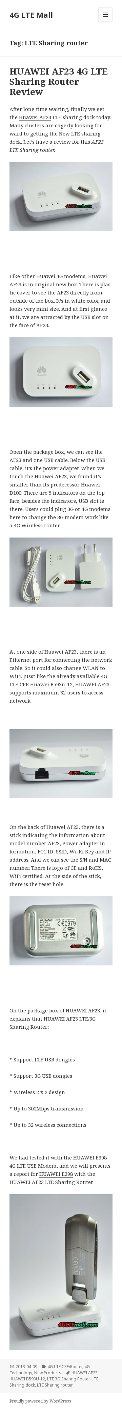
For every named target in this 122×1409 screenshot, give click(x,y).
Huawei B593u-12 (51, 684)
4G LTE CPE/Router (64, 1367)
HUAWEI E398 (56, 1173)
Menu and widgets (106, 21)
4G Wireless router (36, 525)
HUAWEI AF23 (85, 1373)
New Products (47, 1373)
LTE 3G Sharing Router (68, 1379)
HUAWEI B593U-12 (27, 1379)
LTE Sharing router (55, 1385)
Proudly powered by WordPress (40, 1401)
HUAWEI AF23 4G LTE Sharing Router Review (58, 81)
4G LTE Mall (31, 15)
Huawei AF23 (35, 117)
